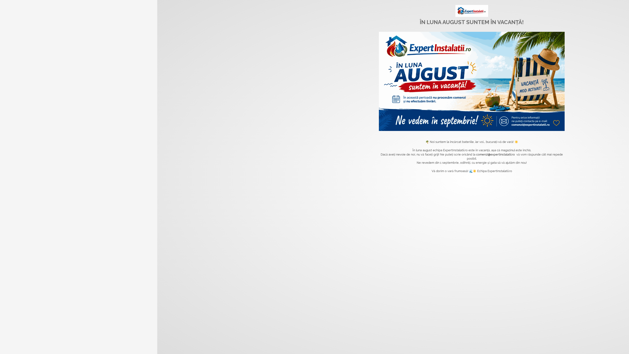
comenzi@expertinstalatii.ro (495, 154)
